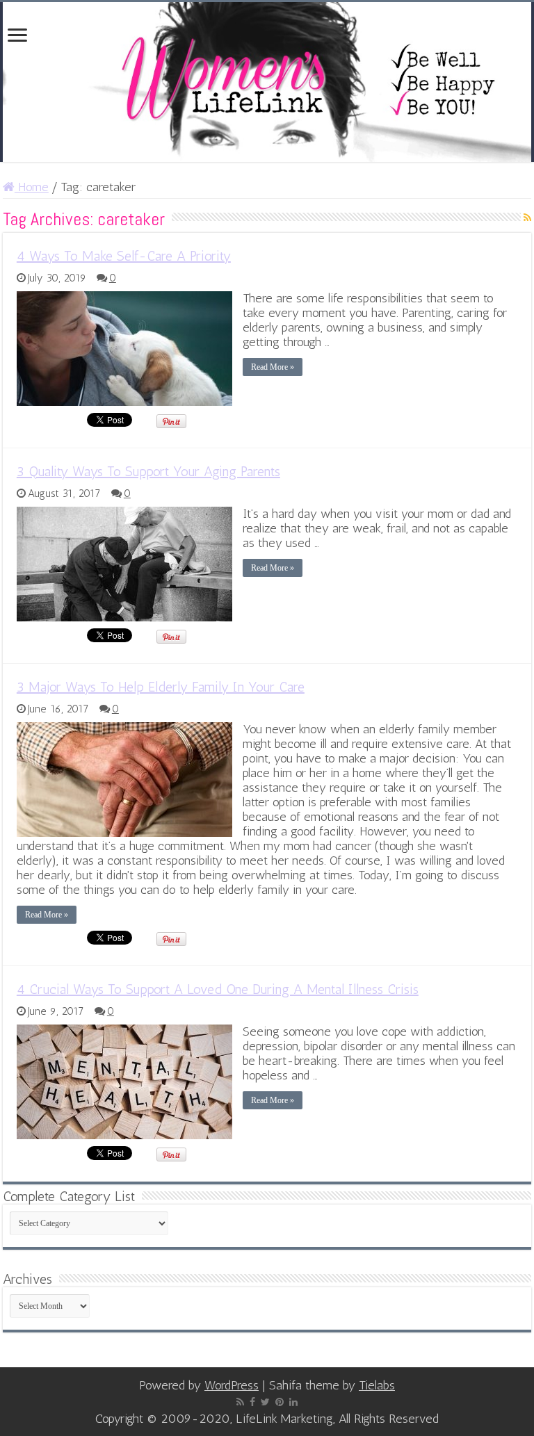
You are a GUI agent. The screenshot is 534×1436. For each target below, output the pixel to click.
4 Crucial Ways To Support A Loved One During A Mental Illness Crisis (218, 989)
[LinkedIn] (293, 1402)
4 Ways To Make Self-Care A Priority (124, 255)
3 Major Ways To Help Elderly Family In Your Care (161, 686)
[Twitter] (265, 1402)
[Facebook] (252, 1402)
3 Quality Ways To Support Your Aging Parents (148, 471)
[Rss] (240, 1402)
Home (32, 187)
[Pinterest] (279, 1402)
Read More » (272, 367)
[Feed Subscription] (527, 218)
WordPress (231, 1385)
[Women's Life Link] (267, 82)
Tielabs (377, 1385)
